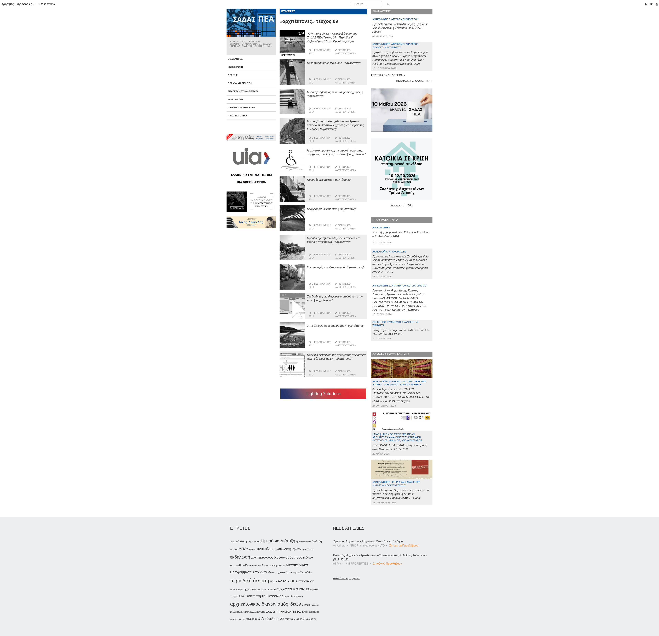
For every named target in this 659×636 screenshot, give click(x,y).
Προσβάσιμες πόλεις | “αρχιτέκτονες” (329, 179)
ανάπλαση (241, 541)
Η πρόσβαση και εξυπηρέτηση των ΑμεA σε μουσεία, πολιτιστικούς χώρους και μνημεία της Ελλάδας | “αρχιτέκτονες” (335, 125)
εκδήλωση (240, 557)
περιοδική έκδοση (249, 580)
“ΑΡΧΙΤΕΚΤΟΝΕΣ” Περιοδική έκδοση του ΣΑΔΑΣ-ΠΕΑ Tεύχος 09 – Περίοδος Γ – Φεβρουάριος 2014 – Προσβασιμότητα (332, 37)
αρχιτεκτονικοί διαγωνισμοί (256, 589)
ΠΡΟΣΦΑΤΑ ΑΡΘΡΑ (385, 219)
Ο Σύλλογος (235, 59)
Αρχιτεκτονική (237, 115)
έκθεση (234, 549)
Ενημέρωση (235, 67)
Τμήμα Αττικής (254, 542)
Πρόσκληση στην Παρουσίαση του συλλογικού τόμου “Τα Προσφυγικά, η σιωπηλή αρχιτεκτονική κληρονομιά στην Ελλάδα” (400, 494)
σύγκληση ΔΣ (274, 619)
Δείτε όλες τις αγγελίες (346, 578)
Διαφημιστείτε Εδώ (401, 205)
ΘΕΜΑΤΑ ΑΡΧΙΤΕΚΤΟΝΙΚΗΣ (390, 354)
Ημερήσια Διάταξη (278, 540)
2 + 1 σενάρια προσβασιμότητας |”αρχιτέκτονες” (335, 325)
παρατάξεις (275, 589)
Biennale (306, 605)
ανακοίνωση (267, 549)
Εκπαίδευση (235, 99)
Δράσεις (233, 75)
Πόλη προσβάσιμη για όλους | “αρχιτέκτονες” (334, 62)
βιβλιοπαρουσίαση (303, 542)
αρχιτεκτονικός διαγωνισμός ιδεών (265, 604)
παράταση (306, 581)
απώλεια (283, 549)
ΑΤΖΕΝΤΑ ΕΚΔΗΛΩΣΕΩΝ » (388, 75)
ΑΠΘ (243, 549)
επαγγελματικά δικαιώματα (300, 618)
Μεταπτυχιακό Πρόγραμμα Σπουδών (290, 572)
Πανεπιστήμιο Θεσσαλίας (264, 596)
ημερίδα (294, 549)
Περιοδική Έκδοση (240, 83)
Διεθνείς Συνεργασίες (241, 107)
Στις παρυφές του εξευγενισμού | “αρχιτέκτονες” (335, 267)
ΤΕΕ (232, 542)
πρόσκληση (236, 589)
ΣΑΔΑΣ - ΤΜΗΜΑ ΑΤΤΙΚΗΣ (283, 611)
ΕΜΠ (305, 611)
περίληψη (315, 605)
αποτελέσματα (294, 589)
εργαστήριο (306, 549)
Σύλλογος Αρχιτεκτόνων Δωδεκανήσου (247, 612)
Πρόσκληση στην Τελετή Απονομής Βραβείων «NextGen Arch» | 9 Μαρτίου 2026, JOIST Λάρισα (399, 28)
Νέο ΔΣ (282, 565)
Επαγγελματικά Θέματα (243, 91)
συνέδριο (251, 618)
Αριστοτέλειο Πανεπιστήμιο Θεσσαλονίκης (254, 565)
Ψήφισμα (251, 549)
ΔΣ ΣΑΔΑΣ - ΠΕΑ (284, 581)
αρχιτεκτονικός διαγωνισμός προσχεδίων (282, 557)
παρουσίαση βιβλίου (293, 596)
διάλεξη (317, 541)
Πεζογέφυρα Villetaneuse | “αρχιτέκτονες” (332, 208)
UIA (260, 618)
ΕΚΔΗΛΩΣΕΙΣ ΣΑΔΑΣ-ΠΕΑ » (414, 80)
